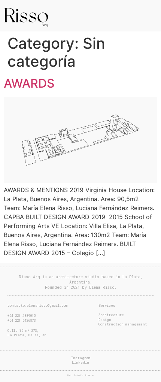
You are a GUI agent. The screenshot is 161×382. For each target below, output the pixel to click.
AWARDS (29, 83)
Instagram (80, 358)
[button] (152, 11)
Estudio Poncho (84, 375)
